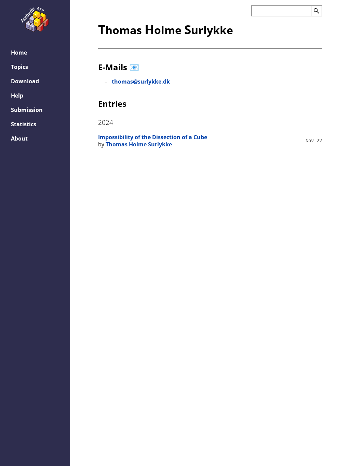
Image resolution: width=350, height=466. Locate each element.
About (19, 138)
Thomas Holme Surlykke (139, 144)
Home (19, 52)
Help (17, 95)
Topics (19, 67)
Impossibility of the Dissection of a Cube (152, 137)
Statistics (23, 124)
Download (25, 81)
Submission (27, 110)
